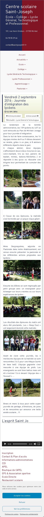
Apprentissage (21, 83)
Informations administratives (17, 459)
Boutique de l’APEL (12, 469)
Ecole (21, 64)
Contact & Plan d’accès (14, 456)
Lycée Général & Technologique (21, 74)
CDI (4, 463)
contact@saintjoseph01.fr (16, 45)
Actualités (21, 59)
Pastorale (21, 88)
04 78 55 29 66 (11, 38)
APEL (5, 466)
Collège (21, 69)
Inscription (7, 453)
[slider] (20, 444)
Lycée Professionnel (21, 79)
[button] (22, 435)
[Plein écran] (39, 444)
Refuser (22, 502)
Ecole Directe (9, 476)
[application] (22, 435)
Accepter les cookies (22, 495)
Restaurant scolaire (12, 480)
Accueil (22, 54)
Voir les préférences (22, 509)
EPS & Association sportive (16, 473)
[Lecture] (5, 444)
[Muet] (35, 444)
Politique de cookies (12, 514)
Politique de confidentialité (29, 514)
